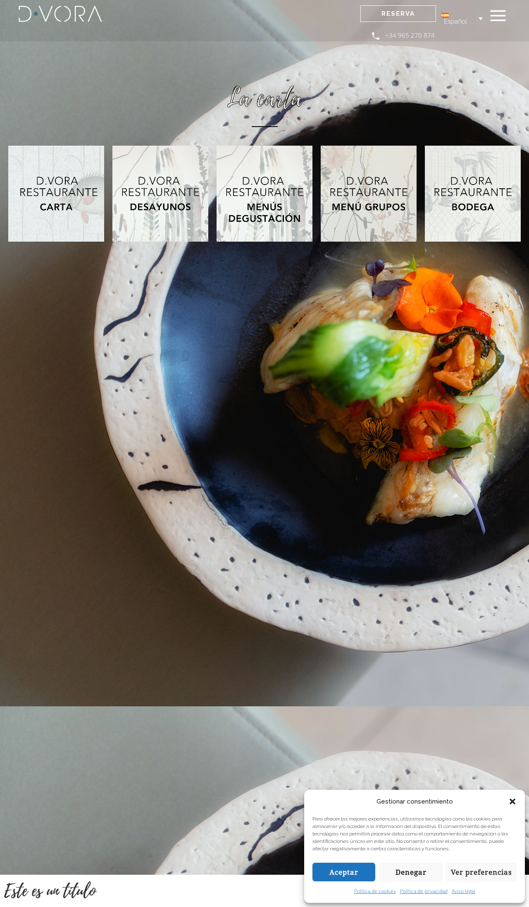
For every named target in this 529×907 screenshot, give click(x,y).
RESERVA (398, 13)
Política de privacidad (424, 891)
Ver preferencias (481, 872)
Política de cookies (375, 891)
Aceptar (343, 872)
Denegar (411, 872)
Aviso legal (463, 891)
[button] (512, 801)
